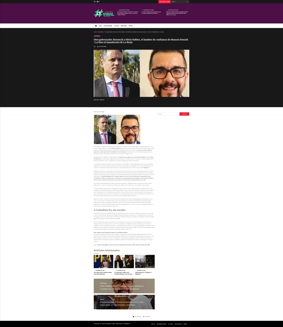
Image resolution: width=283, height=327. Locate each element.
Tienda (130, 25)
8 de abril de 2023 (141, 270)
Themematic (127, 323)
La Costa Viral (102, 46)
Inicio (100, 25)
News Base (119, 323)
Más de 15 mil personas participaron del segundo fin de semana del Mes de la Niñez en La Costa (177, 13)
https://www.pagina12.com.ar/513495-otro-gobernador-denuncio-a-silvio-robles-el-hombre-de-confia (124, 245)
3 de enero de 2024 (99, 270)
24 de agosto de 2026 (124, 10)
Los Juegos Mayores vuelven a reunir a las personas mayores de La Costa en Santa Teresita (127, 13)
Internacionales (108, 25)
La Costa (116, 25)
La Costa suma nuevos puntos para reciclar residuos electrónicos (151, 12)
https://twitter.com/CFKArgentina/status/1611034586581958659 (110, 232)
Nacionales (124, 25)
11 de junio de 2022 (120, 270)
